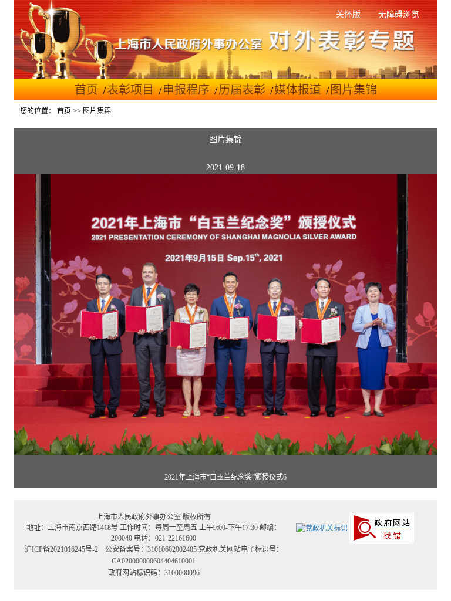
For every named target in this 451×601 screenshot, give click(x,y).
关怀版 (348, 14)
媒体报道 (297, 89)
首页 (86, 89)
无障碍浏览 (398, 14)
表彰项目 (130, 89)
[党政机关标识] (322, 528)
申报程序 (186, 89)
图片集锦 (353, 89)
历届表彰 (241, 89)
